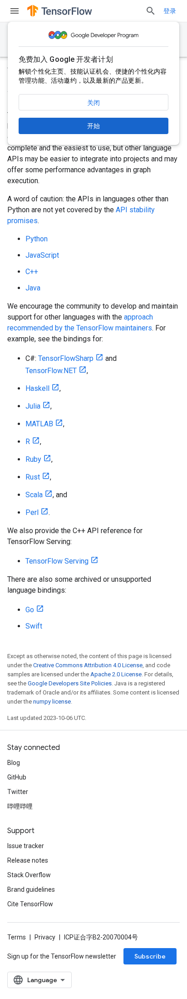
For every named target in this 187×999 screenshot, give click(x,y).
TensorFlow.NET (51, 370)
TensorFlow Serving (57, 561)
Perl (32, 512)
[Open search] (150, 10)
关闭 (93, 103)
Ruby (33, 459)
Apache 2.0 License (116, 674)
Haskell (37, 388)
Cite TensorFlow (30, 904)
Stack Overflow (29, 875)
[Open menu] (14, 11)
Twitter (17, 791)
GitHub (16, 777)
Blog (13, 762)
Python (36, 239)
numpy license (52, 701)
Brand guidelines (31, 889)
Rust (32, 477)
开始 (93, 126)
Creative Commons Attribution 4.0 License (88, 665)
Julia (32, 406)
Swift (33, 626)
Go (29, 609)
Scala (34, 494)
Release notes (27, 860)
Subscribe (150, 956)
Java (32, 288)
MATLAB (39, 424)
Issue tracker (25, 845)
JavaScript (42, 255)
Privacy (44, 937)
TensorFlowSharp (66, 358)
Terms (16, 937)
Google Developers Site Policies (70, 683)
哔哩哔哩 (20, 806)
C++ (31, 271)
